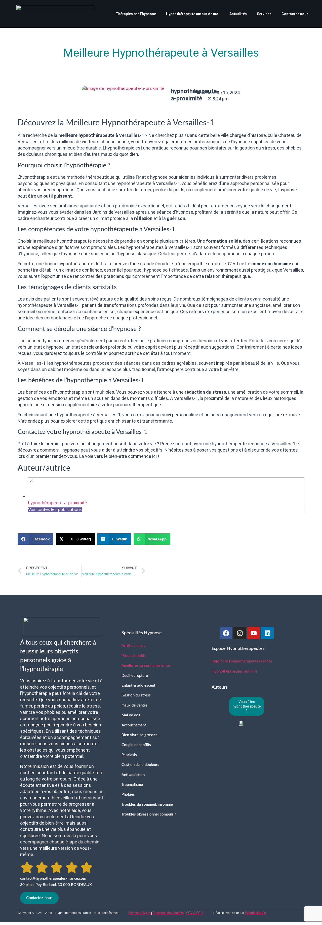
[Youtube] (253, 633)
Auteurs (220, 687)
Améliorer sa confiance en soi (146, 666)
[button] (35, 539)
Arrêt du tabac (133, 646)
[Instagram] (239, 633)
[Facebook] (226, 633)
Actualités (238, 14)
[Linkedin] (267, 633)
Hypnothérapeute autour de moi (192, 14)
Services (264, 14)
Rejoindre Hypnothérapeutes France (242, 661)
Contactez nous (294, 14)
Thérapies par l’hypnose (136, 14)
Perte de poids (134, 656)
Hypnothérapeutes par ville (234, 671)
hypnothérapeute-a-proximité (57, 503)
